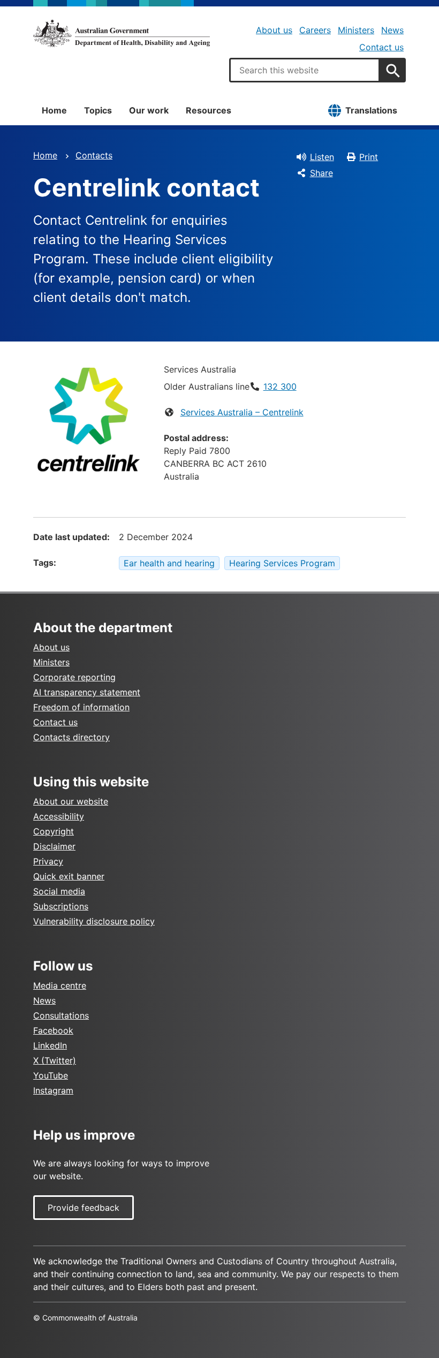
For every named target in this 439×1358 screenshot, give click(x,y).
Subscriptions (60, 906)
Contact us (381, 47)
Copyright (53, 831)
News (392, 30)
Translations (371, 110)
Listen (322, 156)
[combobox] (304, 70)
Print (368, 156)
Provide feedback (83, 1207)
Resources (208, 110)
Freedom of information (81, 707)
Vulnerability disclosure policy (94, 921)
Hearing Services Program (282, 563)
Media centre (59, 985)
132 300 (280, 386)
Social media (59, 891)
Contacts (93, 155)
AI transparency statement (86, 692)
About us (274, 30)
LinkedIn (50, 1045)
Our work (149, 110)
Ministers (356, 30)
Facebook (53, 1030)
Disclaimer (54, 846)
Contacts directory (71, 737)
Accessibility (58, 816)
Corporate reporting (74, 677)
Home (54, 110)
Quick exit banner (68, 876)
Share (321, 173)
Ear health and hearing (169, 563)
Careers (315, 30)
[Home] (121, 33)
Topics (98, 110)
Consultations (61, 1015)
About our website (70, 801)
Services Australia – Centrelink (242, 412)
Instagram (53, 1090)
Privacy (48, 861)
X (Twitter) (54, 1060)
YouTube (50, 1075)
